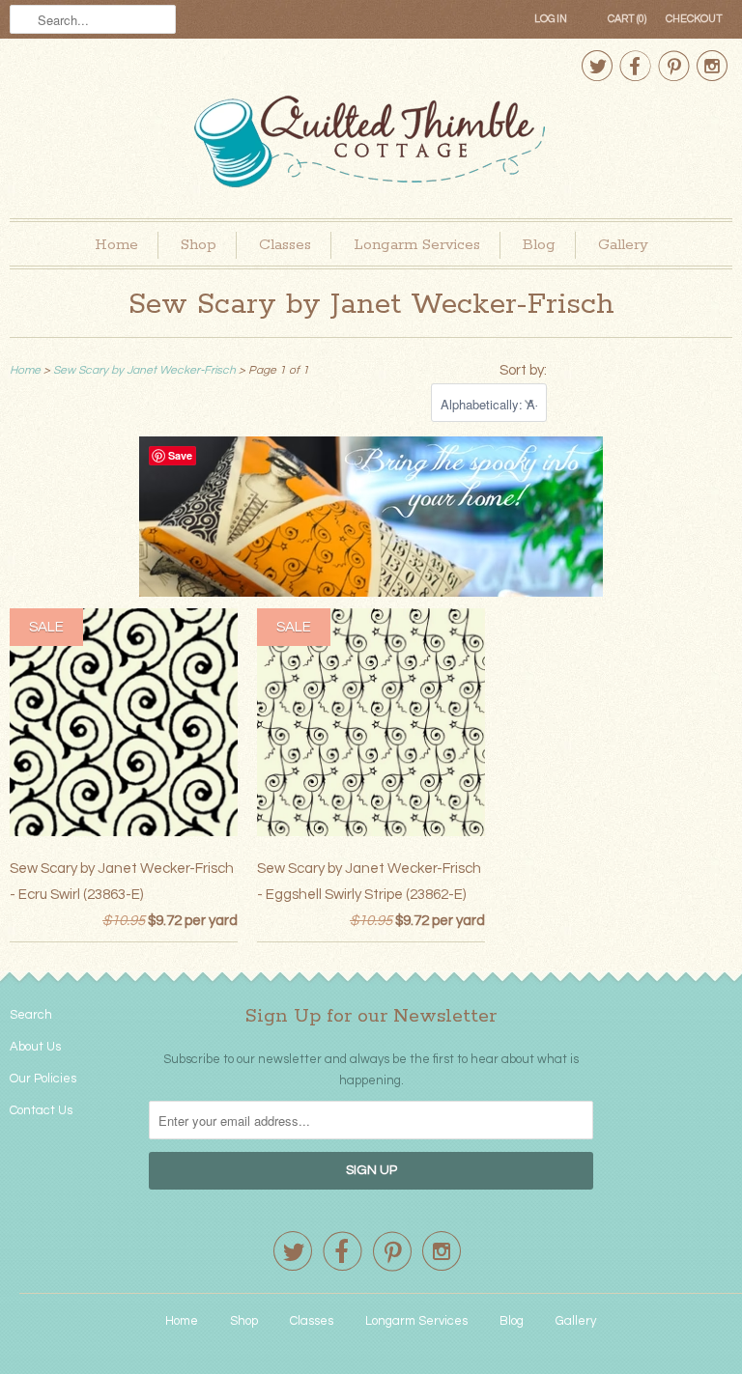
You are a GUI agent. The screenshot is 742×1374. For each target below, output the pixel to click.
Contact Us (41, 1110)
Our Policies (43, 1078)
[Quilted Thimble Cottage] (371, 144)
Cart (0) (627, 19)
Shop (198, 245)
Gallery (623, 245)
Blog (539, 245)
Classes (285, 245)
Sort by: (523, 370)
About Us (35, 1046)
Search (31, 1015)
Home (116, 245)
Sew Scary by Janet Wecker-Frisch (371, 304)
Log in (550, 19)
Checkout (694, 19)
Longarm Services (417, 245)
